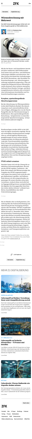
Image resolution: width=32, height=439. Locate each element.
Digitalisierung (15, 11)
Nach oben (26, 403)
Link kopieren (17, 254)
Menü (2, 3)
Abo (30, 3)
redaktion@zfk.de (15, 238)
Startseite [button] (16, 3)
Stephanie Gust (17, 30)
